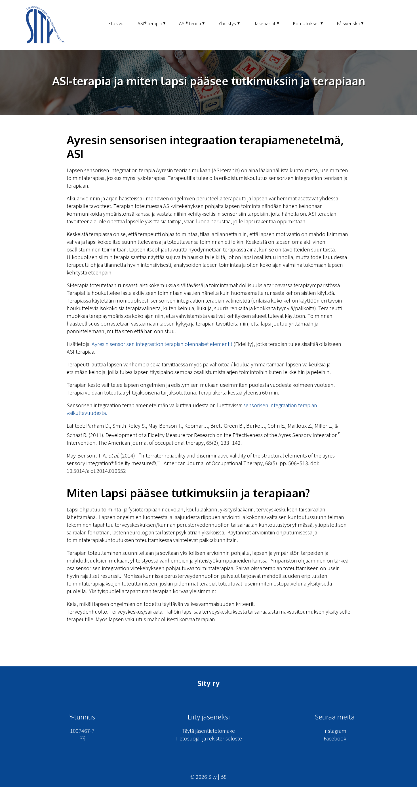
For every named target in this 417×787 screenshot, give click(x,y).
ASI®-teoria (190, 23)
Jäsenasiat (264, 23)
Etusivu (116, 23)
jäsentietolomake (215, 730)
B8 (223, 776)
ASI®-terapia (150, 23)
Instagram (334, 730)
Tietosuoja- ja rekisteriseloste (208, 738)
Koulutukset (306, 23)
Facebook (335, 738)
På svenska (348, 23)
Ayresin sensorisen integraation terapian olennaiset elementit (162, 343)
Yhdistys (227, 23)
